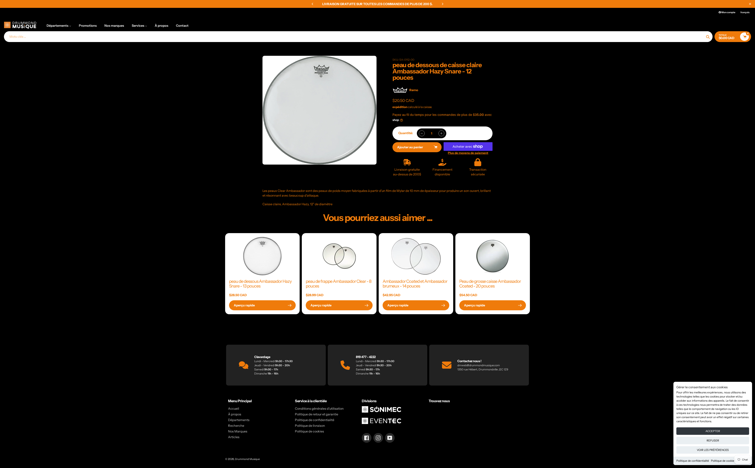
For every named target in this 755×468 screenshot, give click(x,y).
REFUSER (713, 440)
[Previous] (313, 4)
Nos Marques (237, 431)
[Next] (442, 4)
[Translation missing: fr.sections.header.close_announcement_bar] (750, 4)
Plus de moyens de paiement (468, 153)
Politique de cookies (723, 461)
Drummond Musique (247, 459)
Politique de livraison (310, 426)
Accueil (233, 408)
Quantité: (405, 133)
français (744, 12)
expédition (400, 107)
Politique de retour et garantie (316, 414)
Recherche (236, 426)
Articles (233, 437)
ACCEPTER (712, 431)
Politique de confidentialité (692, 461)
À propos (234, 414)
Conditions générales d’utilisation (319, 408)
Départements (239, 420)
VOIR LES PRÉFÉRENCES (713, 450)
